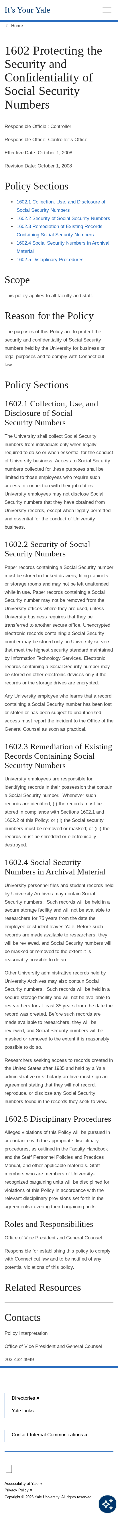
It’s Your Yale (27, 10)
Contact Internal (62, 1437)
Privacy (19, 1490)
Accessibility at (23, 1483)
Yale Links (23, 1410)
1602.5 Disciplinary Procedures (50, 259)
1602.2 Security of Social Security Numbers (63, 218)
